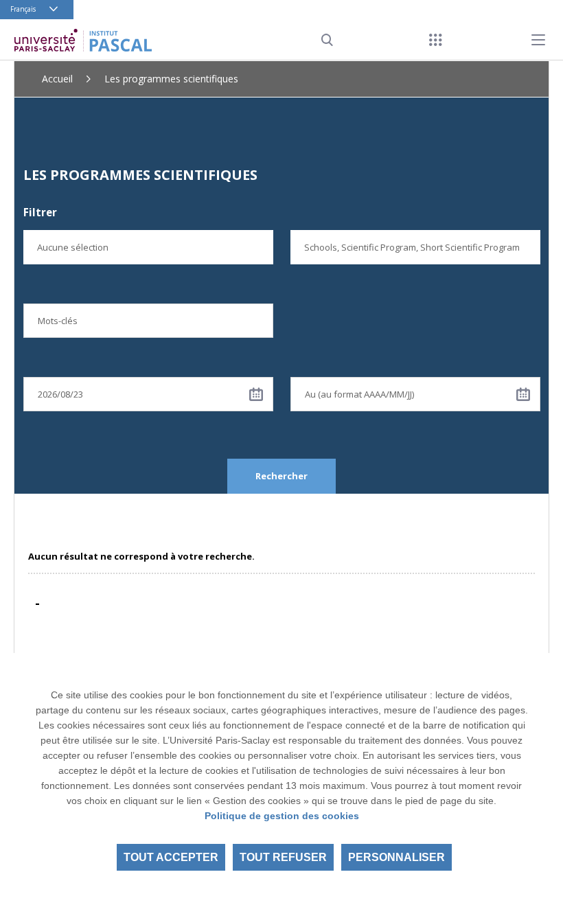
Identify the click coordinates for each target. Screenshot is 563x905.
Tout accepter (171, 857)
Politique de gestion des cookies (282, 815)
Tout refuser (283, 857)
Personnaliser (396, 857)
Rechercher (281, 476)
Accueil (57, 78)
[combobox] (148, 247)
